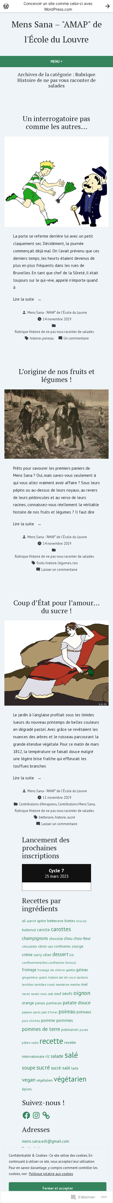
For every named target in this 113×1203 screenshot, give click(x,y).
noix (43, 994)
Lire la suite (24, 299)
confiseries (62, 946)
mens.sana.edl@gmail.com (45, 1141)
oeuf (57, 993)
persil (36, 1012)
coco (50, 946)
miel (84, 984)
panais (40, 1003)
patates (27, 1012)
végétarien (70, 1079)
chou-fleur (82, 938)
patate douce (77, 1002)
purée (84, 1030)
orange (28, 1002)
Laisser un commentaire (59, 569)
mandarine (62, 985)
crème (27, 954)
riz (48, 1056)
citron (42, 946)
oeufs (67, 993)
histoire (35, 338)
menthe (75, 985)
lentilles (27, 984)
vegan (28, 1079)
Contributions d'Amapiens (37, 804)
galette (70, 970)
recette (51, 1041)
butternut (29, 930)
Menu (62, 61)
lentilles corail (45, 984)
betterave (46, 817)
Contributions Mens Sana (76, 804)
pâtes (26, 1042)
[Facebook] (26, 1115)
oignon (82, 993)
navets (35, 994)
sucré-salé (60, 1068)
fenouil (70, 962)
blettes (69, 921)
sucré (71, 817)
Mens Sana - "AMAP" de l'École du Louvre (57, 312)
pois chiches (31, 1021)
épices (27, 1089)
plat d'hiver (49, 1012)
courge (77, 946)
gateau (82, 969)
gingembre (30, 977)
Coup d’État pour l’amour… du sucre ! (56, 606)
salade (57, 1056)
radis (34, 1042)
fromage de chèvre (51, 970)
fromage (29, 969)
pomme (48, 1020)
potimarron (69, 1029)
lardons (82, 977)
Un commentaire (76, 338)
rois (75, 563)
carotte (43, 929)
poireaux (84, 1011)
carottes (61, 929)
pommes (64, 1020)
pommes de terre (41, 1029)
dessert (60, 954)
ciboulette (29, 946)
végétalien (44, 1080)
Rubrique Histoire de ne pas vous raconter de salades (54, 331)
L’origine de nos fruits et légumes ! (57, 375)
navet (26, 994)
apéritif (31, 921)
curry (38, 954)
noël (50, 994)
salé (71, 1055)
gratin (43, 977)
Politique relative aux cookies (51, 1173)
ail (24, 920)
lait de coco (67, 977)
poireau (48, 338)
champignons (35, 938)
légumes (64, 563)
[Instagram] (36, 1115)
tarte (74, 1068)
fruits (40, 563)
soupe (28, 1067)
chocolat (56, 938)
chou (68, 938)
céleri (47, 954)
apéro (41, 920)
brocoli (81, 921)
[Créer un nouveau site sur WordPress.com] (56, 6)
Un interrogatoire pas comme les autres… (56, 122)
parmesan (54, 1003)
